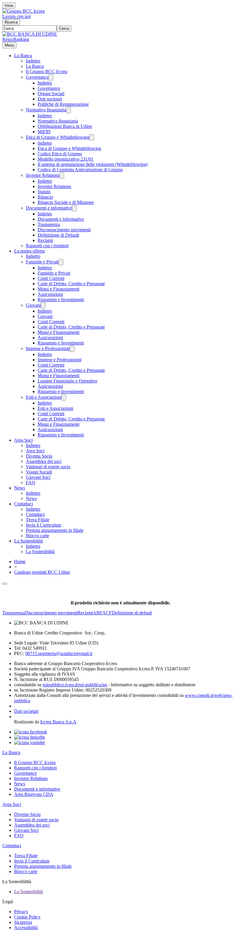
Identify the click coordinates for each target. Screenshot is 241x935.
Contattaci (23, 503)
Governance (37, 77)
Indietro (33, 60)
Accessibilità (26, 927)
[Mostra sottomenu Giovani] (43, 305)
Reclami (45, 240)
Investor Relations (42, 175)
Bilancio (45, 196)
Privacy (21, 911)
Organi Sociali (51, 93)
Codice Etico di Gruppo (60, 153)
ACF (107, 612)
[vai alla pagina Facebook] (30, 731)
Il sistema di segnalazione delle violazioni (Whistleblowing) (93, 164)
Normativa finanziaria (46, 109)
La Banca (23, 55)
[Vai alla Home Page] (29, 34)
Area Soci (23, 440)
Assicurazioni (50, 294)
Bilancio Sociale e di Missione (66, 202)
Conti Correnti (51, 278)
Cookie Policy (27, 916)
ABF (97, 612)
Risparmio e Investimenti (61, 299)
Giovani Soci (38, 477)
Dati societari (50, 98)
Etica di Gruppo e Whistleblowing (57, 137)
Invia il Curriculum (43, 524)
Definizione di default (132, 612)
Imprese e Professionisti (48, 348)
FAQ (30, 482)
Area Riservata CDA (33, 794)
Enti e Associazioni (43, 397)
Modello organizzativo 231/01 (65, 158)
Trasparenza (49, 224)
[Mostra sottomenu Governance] (50, 77)
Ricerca (11, 22)
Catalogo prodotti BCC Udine (42, 572)
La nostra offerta (29, 250)
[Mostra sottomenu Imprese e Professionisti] (72, 349)
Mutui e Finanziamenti (58, 288)
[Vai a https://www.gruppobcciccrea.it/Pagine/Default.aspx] (23, 11)
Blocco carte (37, 535)
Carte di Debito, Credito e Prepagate (71, 283)
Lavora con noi (16, 16)
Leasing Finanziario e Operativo (67, 380)
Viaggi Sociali (39, 471)
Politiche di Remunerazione (63, 104)
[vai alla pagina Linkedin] (29, 737)
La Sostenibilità (28, 540)
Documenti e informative (49, 207)
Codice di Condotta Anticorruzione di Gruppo (80, 169)
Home (20, 561)
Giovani (33, 305)
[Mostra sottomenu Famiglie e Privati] (60, 262)
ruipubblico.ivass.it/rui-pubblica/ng (75, 684)
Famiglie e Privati (42, 261)
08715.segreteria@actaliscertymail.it (58, 653)
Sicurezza (23, 922)
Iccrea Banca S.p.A (58, 721)
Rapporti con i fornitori (47, 245)
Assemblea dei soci (43, 461)
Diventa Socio (39, 456)
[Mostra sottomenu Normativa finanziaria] (68, 110)
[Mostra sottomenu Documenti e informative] (74, 208)
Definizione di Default (58, 235)
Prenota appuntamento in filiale (54, 530)
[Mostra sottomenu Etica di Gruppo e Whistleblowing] (91, 137)
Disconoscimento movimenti (64, 229)
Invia (9, 5)
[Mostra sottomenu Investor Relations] (61, 175)
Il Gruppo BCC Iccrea (46, 71)
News (19, 487)
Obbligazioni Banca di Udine (65, 126)
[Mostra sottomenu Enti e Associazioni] (63, 397)
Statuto (44, 191)
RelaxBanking (15, 39)
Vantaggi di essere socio (48, 466)
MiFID (44, 131)
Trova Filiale (37, 519)
